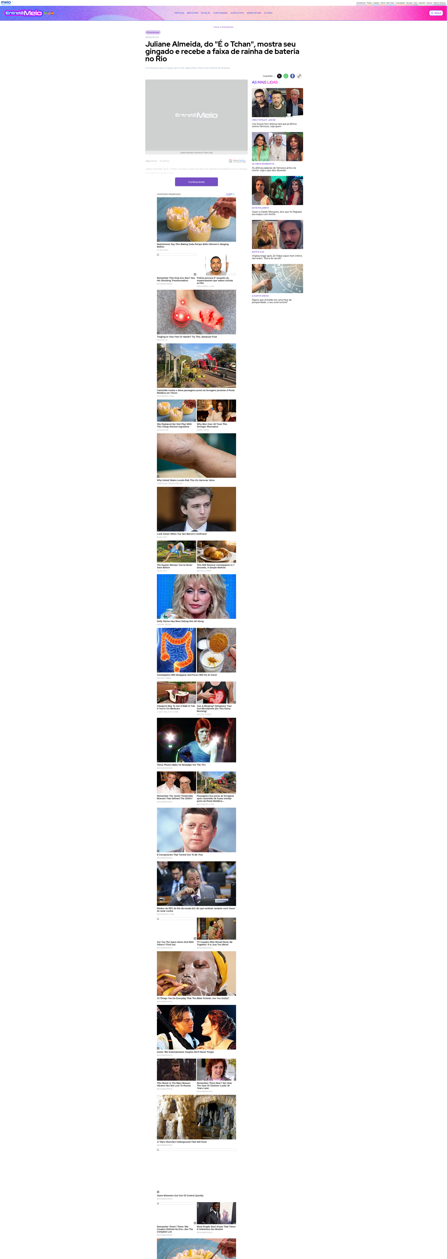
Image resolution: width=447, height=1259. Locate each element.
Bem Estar (390, 3)
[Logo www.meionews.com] (6, 3)
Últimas (268, 13)
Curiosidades (400, 3)
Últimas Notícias (439, 3)
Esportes (422, 3)
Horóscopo (237, 13)
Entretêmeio (361, 3)
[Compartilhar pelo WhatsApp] (286, 76)
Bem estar (192, 13)
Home (216, 27)
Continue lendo (196, 182)
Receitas (409, 3)
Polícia (383, 3)
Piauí (416, 3)
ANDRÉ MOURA (254, 13)
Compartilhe (269, 76)
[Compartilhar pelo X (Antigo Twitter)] (279, 76)
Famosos (179, 13)
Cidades (376, 3)
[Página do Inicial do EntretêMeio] (24, 13)
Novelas (205, 13)
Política (369, 3)
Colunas (429, 3)
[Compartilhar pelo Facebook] (292, 76)
